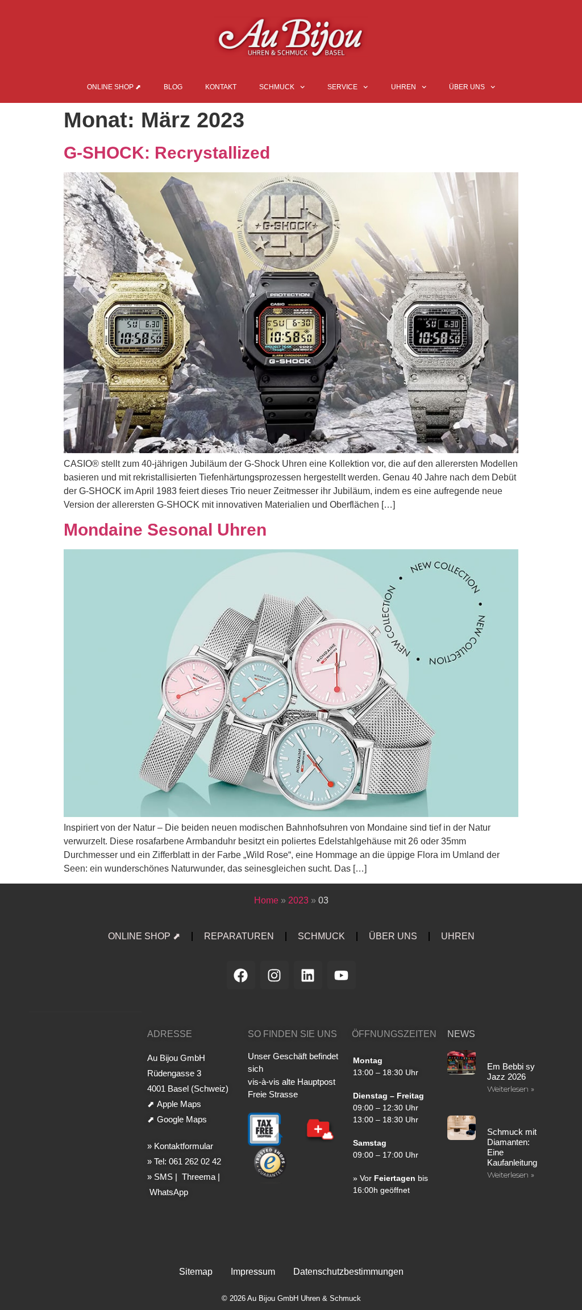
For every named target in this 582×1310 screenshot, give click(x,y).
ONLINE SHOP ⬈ (114, 87)
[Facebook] (241, 975)
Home (266, 900)
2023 (298, 900)
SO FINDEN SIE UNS (292, 1034)
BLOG (173, 87)
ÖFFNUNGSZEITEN (394, 1034)
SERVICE (342, 87)
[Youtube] (341, 975)
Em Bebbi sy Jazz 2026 (511, 1071)
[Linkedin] (308, 975)
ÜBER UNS (467, 87)
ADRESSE (169, 1034)
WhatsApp (167, 1192)
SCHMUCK (276, 87)
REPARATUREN (239, 936)
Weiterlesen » (510, 1089)
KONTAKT (220, 87)
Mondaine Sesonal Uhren (165, 529)
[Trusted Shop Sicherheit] (270, 1181)
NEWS (461, 1034)
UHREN (403, 87)
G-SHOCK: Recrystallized (167, 152)
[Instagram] (274, 975)
